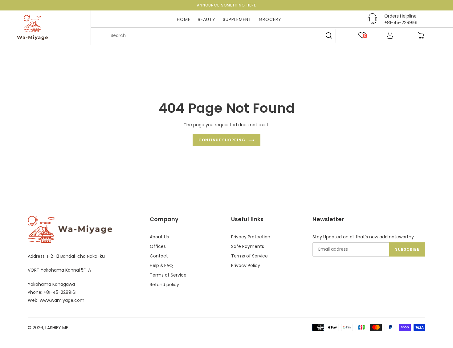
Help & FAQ (161, 265)
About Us (159, 237)
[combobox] (220, 35)
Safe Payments (247, 246)
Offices (158, 246)
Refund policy (164, 284)
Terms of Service (168, 275)
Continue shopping (221, 140)
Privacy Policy (245, 265)
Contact (159, 256)
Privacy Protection (250, 237)
